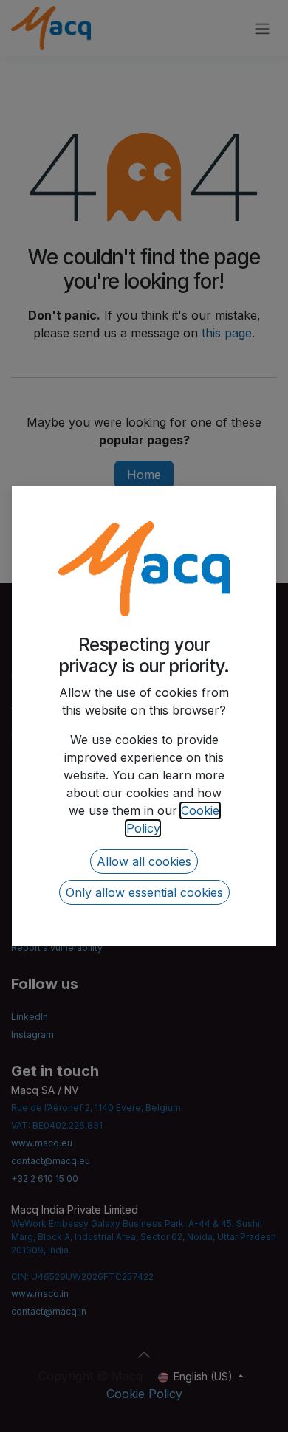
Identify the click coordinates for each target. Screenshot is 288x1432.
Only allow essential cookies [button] (144, 892)
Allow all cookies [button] (144, 861)
